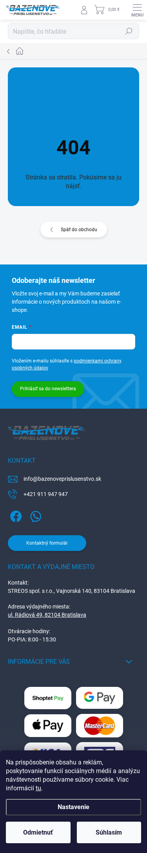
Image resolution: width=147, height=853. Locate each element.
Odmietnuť (38, 832)
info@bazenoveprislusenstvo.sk (62, 479)
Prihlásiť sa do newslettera (48, 388)
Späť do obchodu (79, 229)
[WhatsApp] (34, 515)
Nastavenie (73, 807)
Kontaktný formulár (47, 543)
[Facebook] (15, 515)
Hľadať (129, 31)
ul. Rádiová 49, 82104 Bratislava (47, 615)
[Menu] (137, 10)
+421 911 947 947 (46, 494)
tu (38, 788)
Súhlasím (109, 832)
